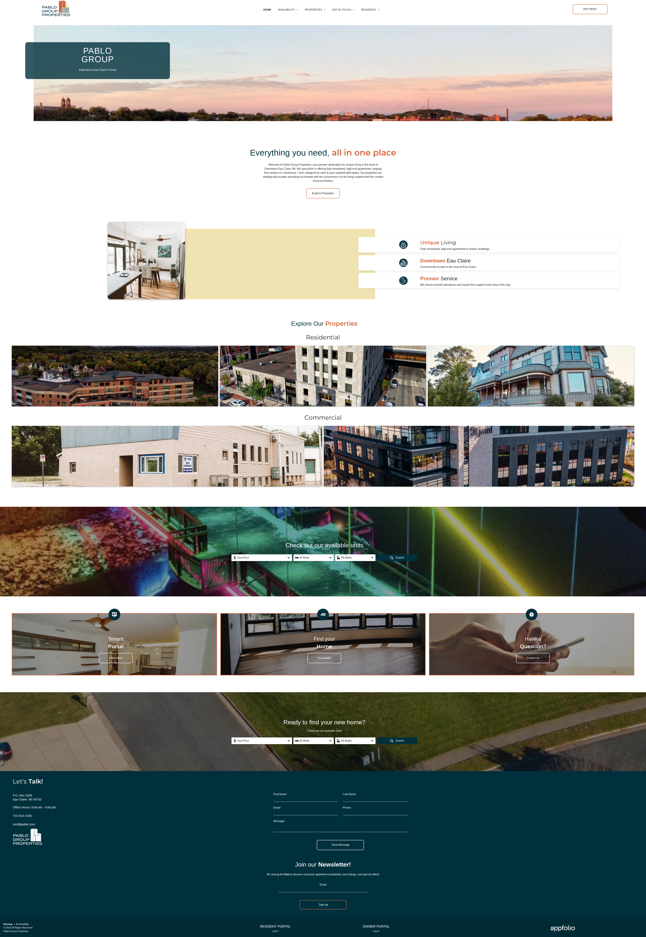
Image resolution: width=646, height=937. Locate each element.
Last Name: (349, 794)
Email (323, 884)
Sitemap (8, 924)
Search (399, 557)
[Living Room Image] (146, 223)
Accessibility (22, 924)
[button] (261, 557)
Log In (275, 931)
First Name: (280, 794)
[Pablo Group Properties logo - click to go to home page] (56, 2)
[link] (590, 9)
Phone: (347, 807)
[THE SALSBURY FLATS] (531, 376)
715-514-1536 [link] (22, 815)
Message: (279, 821)
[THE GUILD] (115, 376)
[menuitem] (267, 10)
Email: (277, 807)
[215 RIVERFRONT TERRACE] (479, 456)
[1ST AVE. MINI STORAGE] (167, 456)
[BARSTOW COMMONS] (323, 376)
